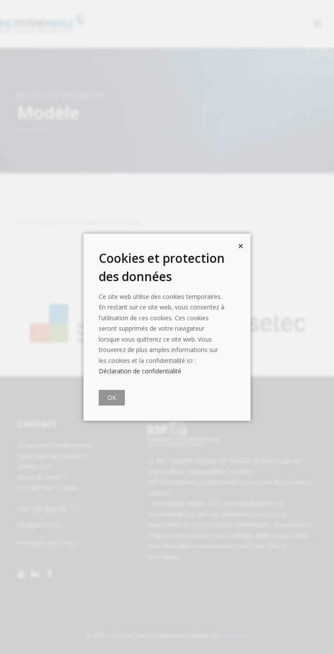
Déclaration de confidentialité (140, 371)
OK (111, 397)
